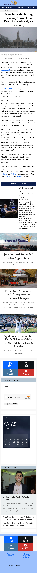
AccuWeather (6, 88)
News (7, 7)
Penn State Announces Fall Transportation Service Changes (18, 294)
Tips (18, 7)
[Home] (10, 5)
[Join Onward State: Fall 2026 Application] (18, 250)
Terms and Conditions (10, 554)
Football (29, 7)
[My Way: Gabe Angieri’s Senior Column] (18, 495)
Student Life (6, 10)
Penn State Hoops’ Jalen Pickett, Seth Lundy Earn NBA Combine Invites (18, 518)
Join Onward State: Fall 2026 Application (18, 256)
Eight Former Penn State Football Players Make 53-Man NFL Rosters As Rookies (18, 341)
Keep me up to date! (11, 404)
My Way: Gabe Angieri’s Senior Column (16, 498)
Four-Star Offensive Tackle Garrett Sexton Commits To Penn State (17, 524)
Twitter (13, 174)
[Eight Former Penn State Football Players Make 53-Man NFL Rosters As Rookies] (18, 332)
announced (5, 70)
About (23, 7)
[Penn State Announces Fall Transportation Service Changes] (18, 287)
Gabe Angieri (8, 58)
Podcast (13, 7)
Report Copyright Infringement (26, 555)
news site (10, 176)
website (4, 174)
